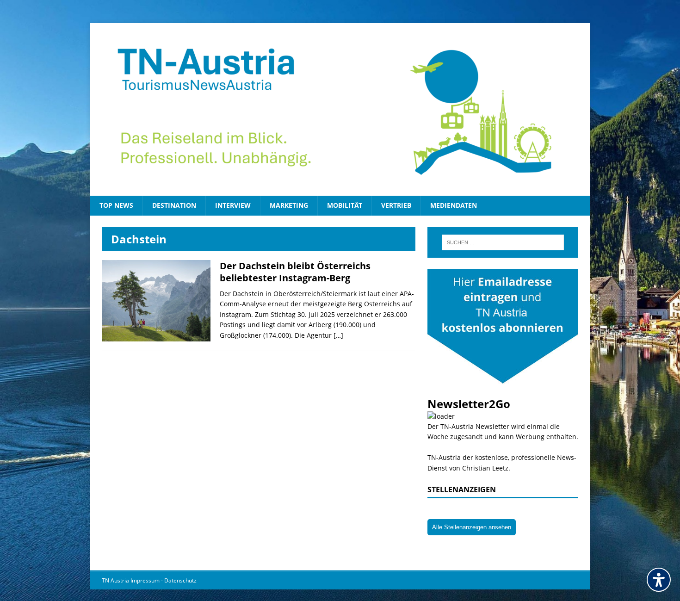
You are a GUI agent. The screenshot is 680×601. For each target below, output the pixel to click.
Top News (116, 205)
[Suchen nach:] (503, 242)
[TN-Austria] (340, 109)
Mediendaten (453, 205)
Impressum (145, 580)
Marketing (289, 205)
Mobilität (344, 205)
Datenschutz (180, 580)
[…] (338, 335)
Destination (174, 205)
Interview (233, 205)
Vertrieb (396, 205)
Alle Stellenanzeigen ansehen (471, 527)
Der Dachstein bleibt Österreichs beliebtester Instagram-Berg (295, 272)
